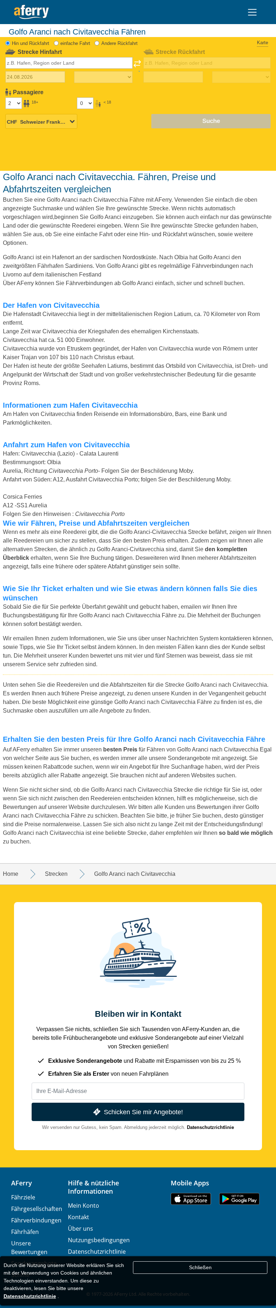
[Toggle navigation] (252, 12)
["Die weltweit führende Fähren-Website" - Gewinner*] (31, 12)
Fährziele (23, 1197)
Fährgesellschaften (36, 1209)
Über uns (80, 1228)
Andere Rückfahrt (119, 43)
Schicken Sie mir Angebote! (143, 1112)
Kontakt (78, 1217)
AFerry (21, 1183)
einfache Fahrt (75, 43)
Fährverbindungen (36, 1220)
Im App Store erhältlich (191, 1199)
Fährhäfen (25, 1232)
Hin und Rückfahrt (30, 43)
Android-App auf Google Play (239, 1199)
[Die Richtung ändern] (137, 66)
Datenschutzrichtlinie (210, 1127)
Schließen (200, 1267)
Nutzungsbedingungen (99, 1240)
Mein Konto (83, 1205)
